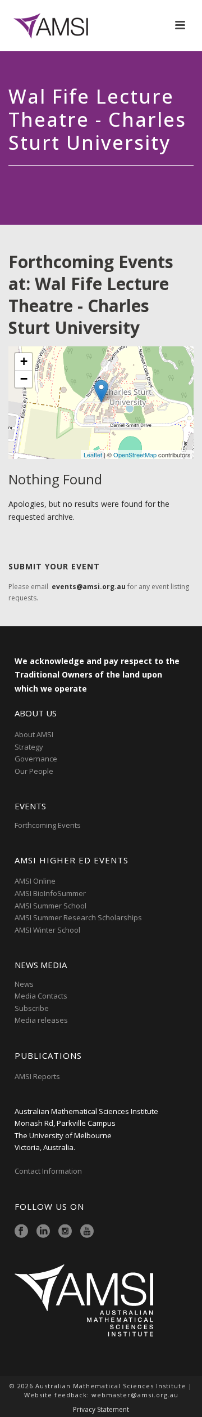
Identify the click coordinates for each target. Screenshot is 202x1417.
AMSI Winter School (47, 930)
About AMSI (34, 734)
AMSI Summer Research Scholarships (78, 917)
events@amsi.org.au (89, 586)
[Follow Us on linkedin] (43, 1231)
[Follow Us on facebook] (21, 1231)
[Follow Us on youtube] (87, 1231)
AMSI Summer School (50, 906)
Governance (36, 759)
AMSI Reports (37, 1076)
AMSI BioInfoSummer (50, 893)
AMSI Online (35, 881)
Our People (34, 771)
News (24, 984)
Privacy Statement (101, 1409)
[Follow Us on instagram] (65, 1231)
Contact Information (49, 1171)
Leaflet (93, 454)
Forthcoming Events (48, 825)
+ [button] (23, 361)
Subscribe (32, 1008)
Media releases (41, 1020)
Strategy (29, 747)
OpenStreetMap (135, 454)
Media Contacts (41, 996)
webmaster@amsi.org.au (134, 1395)
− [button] (23, 379)
